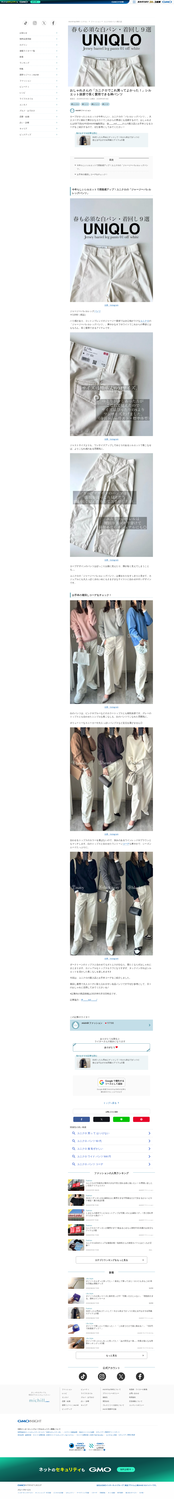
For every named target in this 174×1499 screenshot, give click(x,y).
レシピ (22, 92)
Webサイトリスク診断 (86, 1432)
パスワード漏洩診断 (70, 1432)
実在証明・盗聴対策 (24, 1435)
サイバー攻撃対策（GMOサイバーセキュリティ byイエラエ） (54, 1435)
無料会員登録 (25, 39)
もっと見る (111, 1355)
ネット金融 (111, 1492)
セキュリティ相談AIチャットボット (108, 1432)
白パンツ (96, 104)
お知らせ (23, 33)
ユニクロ (76, 104)
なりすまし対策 (111, 1435)
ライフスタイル (26, 98)
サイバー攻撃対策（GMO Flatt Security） (90, 1435)
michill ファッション (83, 110)
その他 (141, 1492)
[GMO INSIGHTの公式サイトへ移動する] (29, 1421)
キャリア (23, 128)
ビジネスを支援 (58, 1492)
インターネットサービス (25, 1492)
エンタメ (23, 104)
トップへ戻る (110, 1103)
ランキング (24, 63)
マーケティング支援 (83, 1492)
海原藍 (151, 1288)
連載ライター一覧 (27, 51)
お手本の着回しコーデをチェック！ (92, 174)
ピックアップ (25, 134)
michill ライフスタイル (145, 1333)
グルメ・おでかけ (27, 110)
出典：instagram (111, 305)
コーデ (106, 104)
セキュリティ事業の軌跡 (127, 1435)
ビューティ (24, 86)
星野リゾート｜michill (29, 75)
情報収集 (102, 1492)
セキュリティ (70, 1492)
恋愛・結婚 (24, 116)
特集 (21, 69)
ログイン (23, 45)
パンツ (85, 104)
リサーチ (94, 1492)
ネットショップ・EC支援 (43, 1492)
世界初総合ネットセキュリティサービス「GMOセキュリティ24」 (40, 1432)
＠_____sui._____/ (89, 999)
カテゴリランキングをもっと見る (111, 1260)
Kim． (151, 1250)
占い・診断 (24, 122)
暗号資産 (120, 1492)
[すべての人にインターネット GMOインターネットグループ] (155, 2)
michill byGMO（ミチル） (78, 22)
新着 (21, 57)
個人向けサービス (131, 1492)
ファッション (25, 81)
